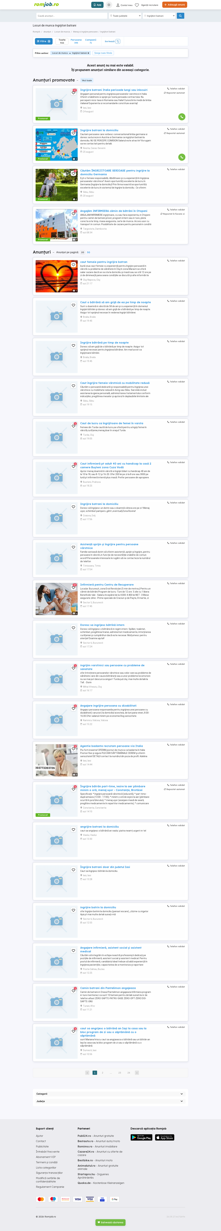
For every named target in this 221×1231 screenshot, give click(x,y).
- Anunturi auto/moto (99, 1141)
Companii (90, 41)
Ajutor (39, 1135)
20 (82, 252)
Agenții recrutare (149, 5)
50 (88, 252)
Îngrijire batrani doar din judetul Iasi (105, 867)
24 (128, 1072)
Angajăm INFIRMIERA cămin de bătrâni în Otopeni (113, 211)
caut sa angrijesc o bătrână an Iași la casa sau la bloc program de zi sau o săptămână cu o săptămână (113, 1032)
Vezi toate (87, 80)
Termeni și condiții (46, 1162)
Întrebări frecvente (48, 1151)
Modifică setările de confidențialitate (48, 1179)
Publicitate (42, 1146)
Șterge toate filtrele (103, 53)
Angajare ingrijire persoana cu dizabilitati (108, 705)
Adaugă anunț (176, 4)
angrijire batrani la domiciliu (99, 826)
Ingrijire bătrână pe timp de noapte (104, 342)
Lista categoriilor (46, 1167)
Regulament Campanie (50, 1186)
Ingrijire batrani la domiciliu (99, 130)
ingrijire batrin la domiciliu (98, 907)
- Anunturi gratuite (96, 1135)
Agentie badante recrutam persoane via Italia (111, 746)
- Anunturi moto (95, 1160)
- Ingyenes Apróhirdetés (93, 1176)
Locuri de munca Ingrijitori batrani (69, 53)
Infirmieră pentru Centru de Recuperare (107, 584)
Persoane (76, 41)
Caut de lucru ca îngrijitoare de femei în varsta (111, 423)
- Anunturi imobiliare (97, 1146)
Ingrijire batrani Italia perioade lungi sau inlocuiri (114, 89)
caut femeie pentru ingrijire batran (103, 261)
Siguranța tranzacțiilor (49, 1172)
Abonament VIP (46, 1157)
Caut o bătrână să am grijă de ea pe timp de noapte (115, 302)
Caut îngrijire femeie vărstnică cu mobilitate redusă (114, 383)
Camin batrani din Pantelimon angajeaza (108, 988)
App (99, 4)
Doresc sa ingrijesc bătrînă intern (102, 625)
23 (119, 1072)
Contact (41, 1141)
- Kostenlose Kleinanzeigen (101, 1183)
